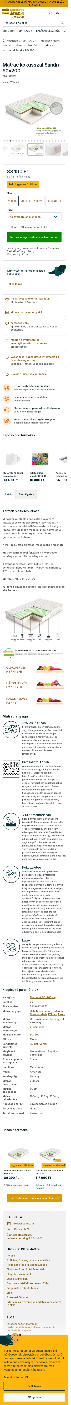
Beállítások (34, 1386)
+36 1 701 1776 (21, 1228)
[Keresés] (50, 12)
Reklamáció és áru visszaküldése (27, 1264)
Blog (9, 1292)
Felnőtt (34, 1043)
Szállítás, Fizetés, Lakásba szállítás (28, 1260)
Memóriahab (43, 1011)
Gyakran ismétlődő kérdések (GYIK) (28, 1283)
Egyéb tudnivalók (17, 1278)
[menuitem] (8, 31)
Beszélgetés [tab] (26, 494)
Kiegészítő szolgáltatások (22, 1288)
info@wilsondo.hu (23, 1223)
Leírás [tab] (9, 494)
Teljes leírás (14, 283)
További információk (16, 1377)
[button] (4, 141)
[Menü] (64, 12)
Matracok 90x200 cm (42, 997)
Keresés (62, 23)
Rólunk (11, 1255)
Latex (61, 1014)
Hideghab (58, 1011)
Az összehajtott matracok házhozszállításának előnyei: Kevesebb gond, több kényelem (31, 1327)
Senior (43, 1043)
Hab (32, 1011)
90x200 (34, 1034)
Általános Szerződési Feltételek (26, 1269)
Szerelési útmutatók (19, 1297)
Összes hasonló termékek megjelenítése (34, 1198)
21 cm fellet (37, 1026)
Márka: (11, 82)
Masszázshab (38, 1014)
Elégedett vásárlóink (19, 1274)
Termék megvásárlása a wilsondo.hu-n (34, 237)
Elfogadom (34, 1397)
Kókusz (52, 1014)
